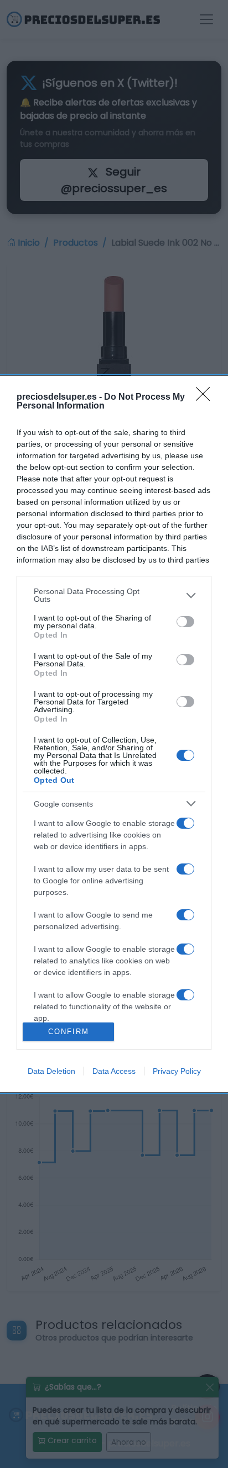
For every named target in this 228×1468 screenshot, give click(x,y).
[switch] (185, 621)
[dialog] (114, 734)
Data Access (114, 1071)
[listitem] (114, 595)
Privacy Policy (177, 1071)
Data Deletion (51, 1071)
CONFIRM (68, 1031)
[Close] (206, 397)
